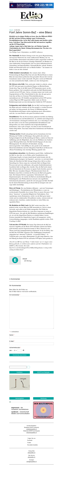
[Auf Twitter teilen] (17, 270)
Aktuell (11, 30)
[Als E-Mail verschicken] (22, 270)
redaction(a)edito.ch (31, 432)
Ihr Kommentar (14, 295)
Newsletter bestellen (32, 445)
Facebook (29, 440)
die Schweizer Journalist (19, 408)
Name (11, 335)
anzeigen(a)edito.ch (31, 461)
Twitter (29, 442)
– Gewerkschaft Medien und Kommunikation (20, 412)
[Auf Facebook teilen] (11, 270)
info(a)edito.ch (31, 452)
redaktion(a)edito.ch (31, 429)
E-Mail (12, 341)
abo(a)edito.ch (31, 457)
